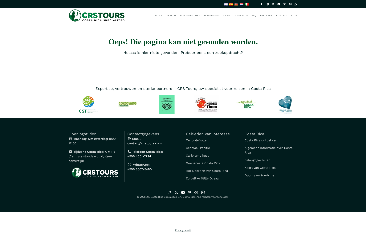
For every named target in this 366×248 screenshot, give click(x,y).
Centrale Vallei (196, 140)
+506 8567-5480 (139, 169)
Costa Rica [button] (241, 15)
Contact (281, 15)
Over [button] (226, 15)
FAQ (254, 15)
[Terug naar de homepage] (98, 15)
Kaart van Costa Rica (260, 168)
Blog (294, 15)
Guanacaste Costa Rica (203, 163)
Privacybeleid (183, 230)
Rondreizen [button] (212, 15)
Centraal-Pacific (198, 148)
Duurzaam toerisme (259, 175)
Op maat (171, 15)
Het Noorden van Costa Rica (207, 171)
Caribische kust (197, 155)
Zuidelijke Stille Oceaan (203, 178)
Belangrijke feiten (257, 160)
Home (158, 15)
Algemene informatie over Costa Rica (269, 150)
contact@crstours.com (144, 143)
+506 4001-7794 (139, 156)
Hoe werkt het (190, 15)
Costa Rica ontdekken (261, 140)
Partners (266, 15)
